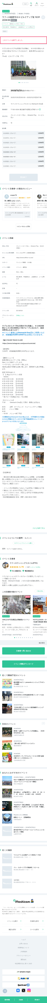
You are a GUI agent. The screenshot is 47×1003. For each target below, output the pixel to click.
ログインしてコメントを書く (23, 543)
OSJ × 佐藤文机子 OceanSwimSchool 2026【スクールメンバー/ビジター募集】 (28, 780)
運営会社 (23, 959)
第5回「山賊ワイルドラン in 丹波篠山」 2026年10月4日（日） (29, 732)
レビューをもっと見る (23, 226)
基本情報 (7, 999)
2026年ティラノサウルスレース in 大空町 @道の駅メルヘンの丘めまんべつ (29, 757)
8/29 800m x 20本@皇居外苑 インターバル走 (29, 695)
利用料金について (23, 947)
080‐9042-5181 (30, 497)
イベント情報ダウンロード (23, 664)
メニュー (42, 5)
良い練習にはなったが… (12, 201)
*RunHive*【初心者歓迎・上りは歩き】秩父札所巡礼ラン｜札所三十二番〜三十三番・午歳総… (29, 806)
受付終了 (37, 999)
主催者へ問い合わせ (23, 651)
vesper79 (13, 195)
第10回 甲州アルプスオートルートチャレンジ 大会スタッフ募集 (29, 831)
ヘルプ (23, 940)
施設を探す (12, 929)
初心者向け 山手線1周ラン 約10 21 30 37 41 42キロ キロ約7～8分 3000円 (29, 793)
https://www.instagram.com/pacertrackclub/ (19, 343)
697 (33, 567)
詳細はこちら (20, 315)
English (25, 3)
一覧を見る (39, 591)
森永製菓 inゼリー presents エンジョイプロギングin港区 (29, 683)
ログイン (37, 5)
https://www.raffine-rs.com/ (24, 257)
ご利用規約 (23, 951)
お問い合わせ (23, 943)
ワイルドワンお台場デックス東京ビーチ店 (27, 855)
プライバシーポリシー (23, 955)
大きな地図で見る (39, 528)
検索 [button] (31, 5)
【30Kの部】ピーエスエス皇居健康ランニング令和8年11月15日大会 (29, 708)
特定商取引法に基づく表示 (23, 963)
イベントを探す (12, 921)
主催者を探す (34, 921)
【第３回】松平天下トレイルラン (24, 743)
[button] (19, 82)
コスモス (16, 880)
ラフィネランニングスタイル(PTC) (24, 563)
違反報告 (42, 643)
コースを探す (34, 929)
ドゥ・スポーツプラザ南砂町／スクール (26, 867)
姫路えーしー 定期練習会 (22, 817)
